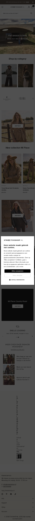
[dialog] (17, 260)
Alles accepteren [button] (17, 271)
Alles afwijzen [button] (17, 275)
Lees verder (19, 266)
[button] (17, 280)
